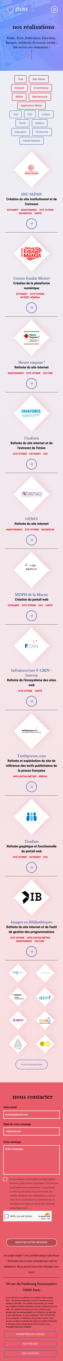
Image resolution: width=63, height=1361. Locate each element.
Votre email (10, 1107)
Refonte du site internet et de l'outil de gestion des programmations (31, 929)
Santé (22, 123)
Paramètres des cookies (30, 1334)
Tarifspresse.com (31, 756)
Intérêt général (31, 141)
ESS (30, 114)
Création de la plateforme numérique (31, 286)
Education (20, 132)
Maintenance (39, 97)
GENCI (31, 519)
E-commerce (41, 88)
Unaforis (31, 438)
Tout (20, 79)
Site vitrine (38, 79)
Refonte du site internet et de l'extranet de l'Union (31, 445)
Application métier (31, 106)
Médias (39, 123)
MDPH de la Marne (31, 595)
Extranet (19, 88)
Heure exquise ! (31, 362)
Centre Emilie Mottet (31, 278)
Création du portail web (31, 599)
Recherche (42, 132)
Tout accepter (30, 1353)
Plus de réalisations (31, 1064)
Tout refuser (30, 1344)
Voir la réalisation (31, 223)
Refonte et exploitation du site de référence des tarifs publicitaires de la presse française (31, 765)
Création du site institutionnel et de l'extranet (31, 201)
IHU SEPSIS (31, 194)
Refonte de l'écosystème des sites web (31, 682)
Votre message (12, 1142)
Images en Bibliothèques (31, 922)
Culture (46, 114)
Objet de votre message (17, 1124)
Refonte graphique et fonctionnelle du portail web (32, 849)
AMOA (19, 97)
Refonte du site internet (32, 367)
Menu (54, 9)
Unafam (31, 842)
